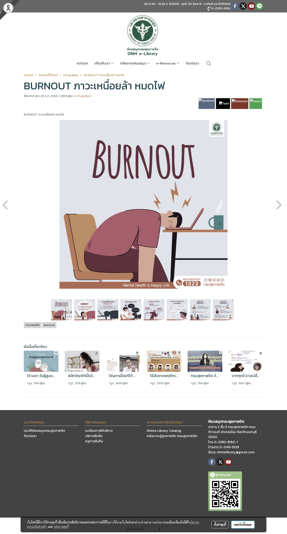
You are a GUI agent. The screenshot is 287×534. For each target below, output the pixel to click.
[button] (208, 63)
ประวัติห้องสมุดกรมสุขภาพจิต (44, 430)
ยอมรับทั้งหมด (243, 524)
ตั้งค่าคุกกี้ (220, 524)
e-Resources (166, 63)
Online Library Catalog (164, 430)
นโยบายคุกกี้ (61, 527)
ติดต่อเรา (192, 63)
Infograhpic (83, 96)
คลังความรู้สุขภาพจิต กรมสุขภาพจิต (172, 435)
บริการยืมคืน (94, 435)
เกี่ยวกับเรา (103, 63)
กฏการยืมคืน (94, 441)
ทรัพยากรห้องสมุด (133, 63)
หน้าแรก (82, 63)
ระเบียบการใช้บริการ (99, 430)
